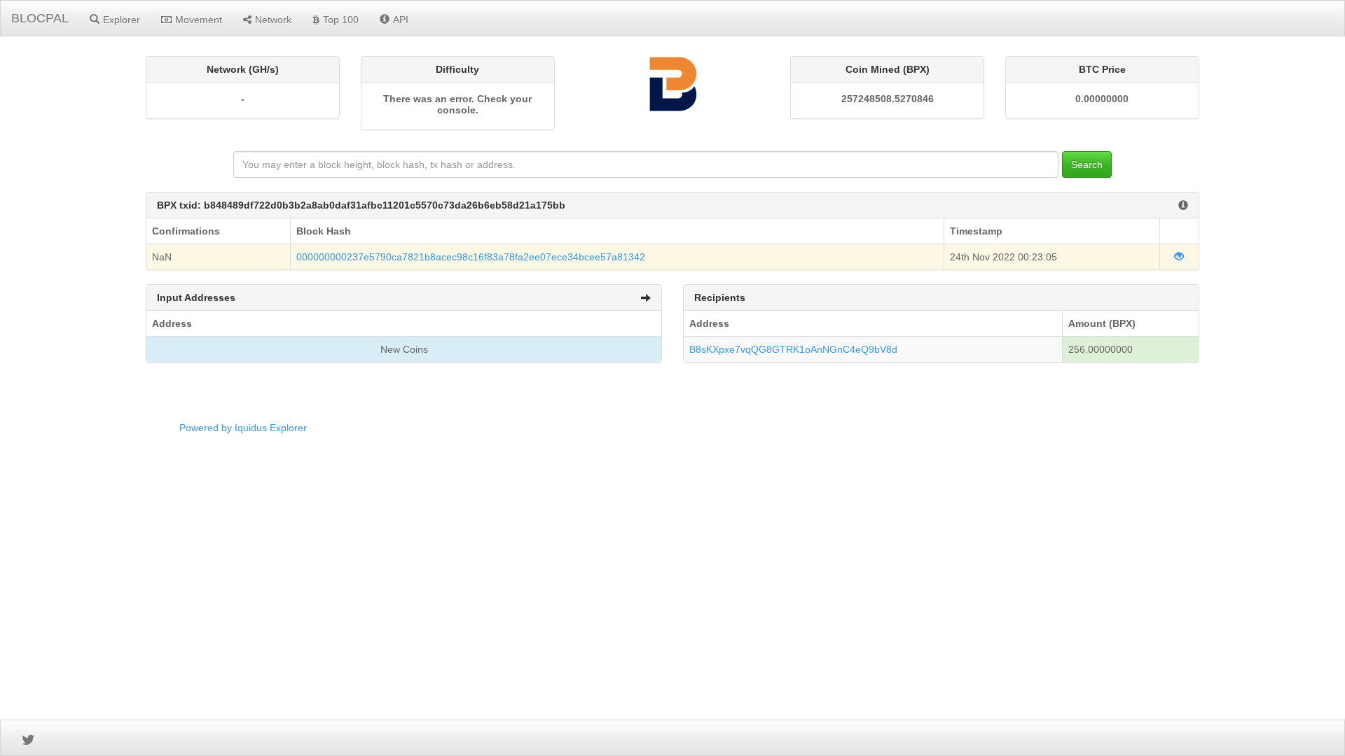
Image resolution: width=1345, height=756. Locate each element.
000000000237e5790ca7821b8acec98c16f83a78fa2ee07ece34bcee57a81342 (470, 256)
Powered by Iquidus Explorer (243, 427)
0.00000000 (1102, 98)
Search (1087, 164)
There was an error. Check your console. (457, 104)
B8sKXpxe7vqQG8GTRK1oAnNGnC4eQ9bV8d (793, 349)
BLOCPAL (40, 18)
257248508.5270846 (887, 98)
